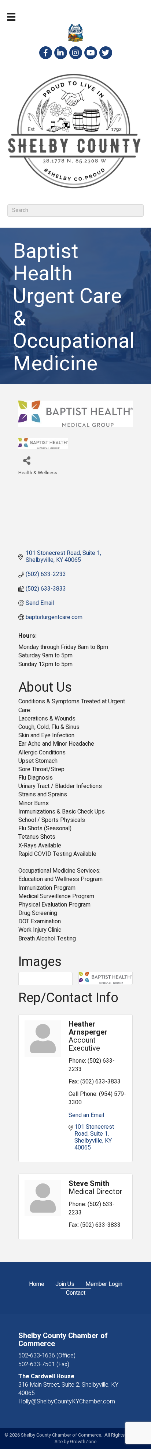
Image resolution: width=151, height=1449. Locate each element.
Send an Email (86, 1115)
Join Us (64, 1284)
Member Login (103, 1284)
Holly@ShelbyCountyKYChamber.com (66, 1401)
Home (36, 1284)
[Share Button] (26, 460)
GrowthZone (83, 1441)
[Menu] (11, 16)
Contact (75, 1293)
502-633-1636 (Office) (47, 1355)
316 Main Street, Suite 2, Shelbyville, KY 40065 (68, 1389)
